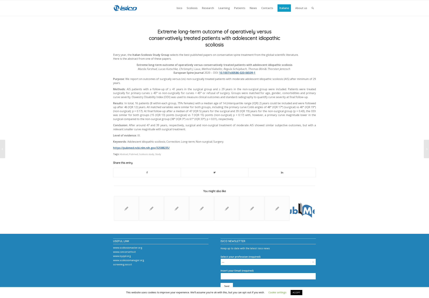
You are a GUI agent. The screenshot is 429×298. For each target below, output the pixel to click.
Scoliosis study (146, 154)
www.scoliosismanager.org (128, 260)
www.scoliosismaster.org (127, 247)
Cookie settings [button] (277, 292)
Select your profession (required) (240, 256)
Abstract (124, 154)
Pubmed (133, 154)
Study (158, 154)
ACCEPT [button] (296, 292)
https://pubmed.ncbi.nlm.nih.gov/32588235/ (141, 148)
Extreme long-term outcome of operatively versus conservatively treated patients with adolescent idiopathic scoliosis (214, 38)
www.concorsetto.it (124, 251)
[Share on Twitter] (214, 172)
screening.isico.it (122, 264)
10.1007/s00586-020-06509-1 (237, 73)
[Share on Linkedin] (282, 172)
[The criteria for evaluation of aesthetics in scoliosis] (302, 208)
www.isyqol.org (122, 256)
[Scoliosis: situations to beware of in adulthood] (2, 149)
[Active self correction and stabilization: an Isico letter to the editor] (426, 149)
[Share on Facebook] (147, 172)
